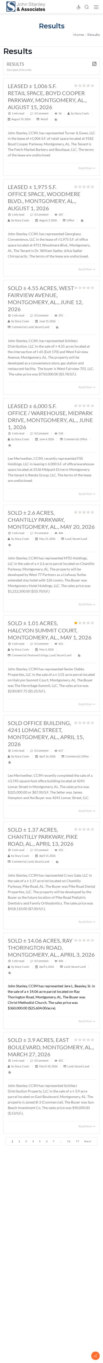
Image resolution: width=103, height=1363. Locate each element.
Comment (42, 113)
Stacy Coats (82, 113)
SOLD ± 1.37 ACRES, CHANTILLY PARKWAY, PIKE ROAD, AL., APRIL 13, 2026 (43, 836)
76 (68, 1141)
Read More (85, 168)
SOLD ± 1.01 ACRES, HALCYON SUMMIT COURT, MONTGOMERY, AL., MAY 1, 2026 (50, 630)
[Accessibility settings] (79, 7)
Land (31, 327)
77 (77, 1141)
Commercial (19, 327)
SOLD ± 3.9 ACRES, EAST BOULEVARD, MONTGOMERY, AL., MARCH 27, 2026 (51, 1046)
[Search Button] (86, 6)
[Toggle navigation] (96, 7)
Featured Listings (38, 655)
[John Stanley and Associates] (26, 6)
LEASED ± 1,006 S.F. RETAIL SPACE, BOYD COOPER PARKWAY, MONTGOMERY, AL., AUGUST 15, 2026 (47, 96)
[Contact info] (95, 1355)
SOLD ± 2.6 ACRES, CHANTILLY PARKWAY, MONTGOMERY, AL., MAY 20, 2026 (51, 519)
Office (70, 220)
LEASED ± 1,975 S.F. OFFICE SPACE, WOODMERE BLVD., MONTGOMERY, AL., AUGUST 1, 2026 (44, 197)
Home (78, 35)
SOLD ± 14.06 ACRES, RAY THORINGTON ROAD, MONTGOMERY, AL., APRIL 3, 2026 (51, 947)
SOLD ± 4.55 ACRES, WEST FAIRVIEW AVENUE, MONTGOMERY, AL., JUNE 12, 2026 (45, 298)
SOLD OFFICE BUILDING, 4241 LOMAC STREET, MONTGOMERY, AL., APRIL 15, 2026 (46, 733)
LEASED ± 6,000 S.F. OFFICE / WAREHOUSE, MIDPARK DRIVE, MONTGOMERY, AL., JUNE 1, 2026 (50, 416)
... (61, 1141)
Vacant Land (41, 327)
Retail (44, 119)
